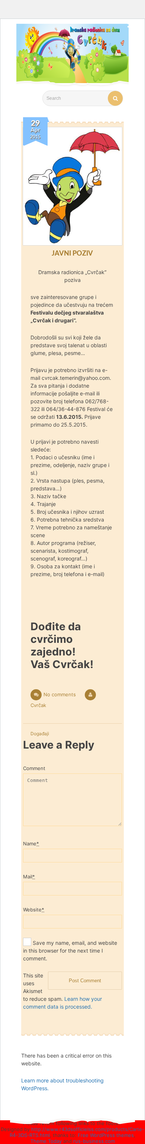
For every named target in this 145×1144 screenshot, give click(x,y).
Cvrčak (38, 705)
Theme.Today (46, 1141)
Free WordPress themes (106, 1135)
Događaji (39, 733)
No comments (60, 694)
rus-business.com (94, 1141)
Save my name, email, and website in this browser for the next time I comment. (70, 950)
